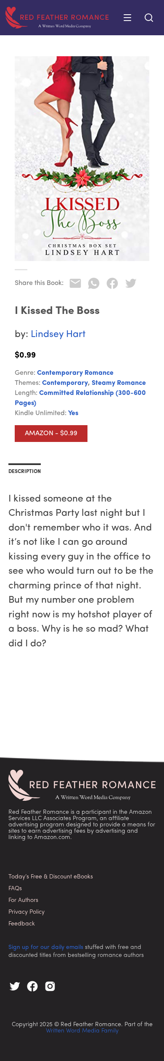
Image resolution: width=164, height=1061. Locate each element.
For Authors (23, 900)
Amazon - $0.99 (51, 433)
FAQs (15, 889)
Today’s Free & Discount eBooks (50, 877)
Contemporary (65, 383)
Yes (73, 413)
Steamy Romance (119, 383)
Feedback (21, 924)
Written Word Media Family (82, 1031)
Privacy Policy (26, 912)
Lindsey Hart (58, 335)
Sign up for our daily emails (45, 947)
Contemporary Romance (75, 373)
